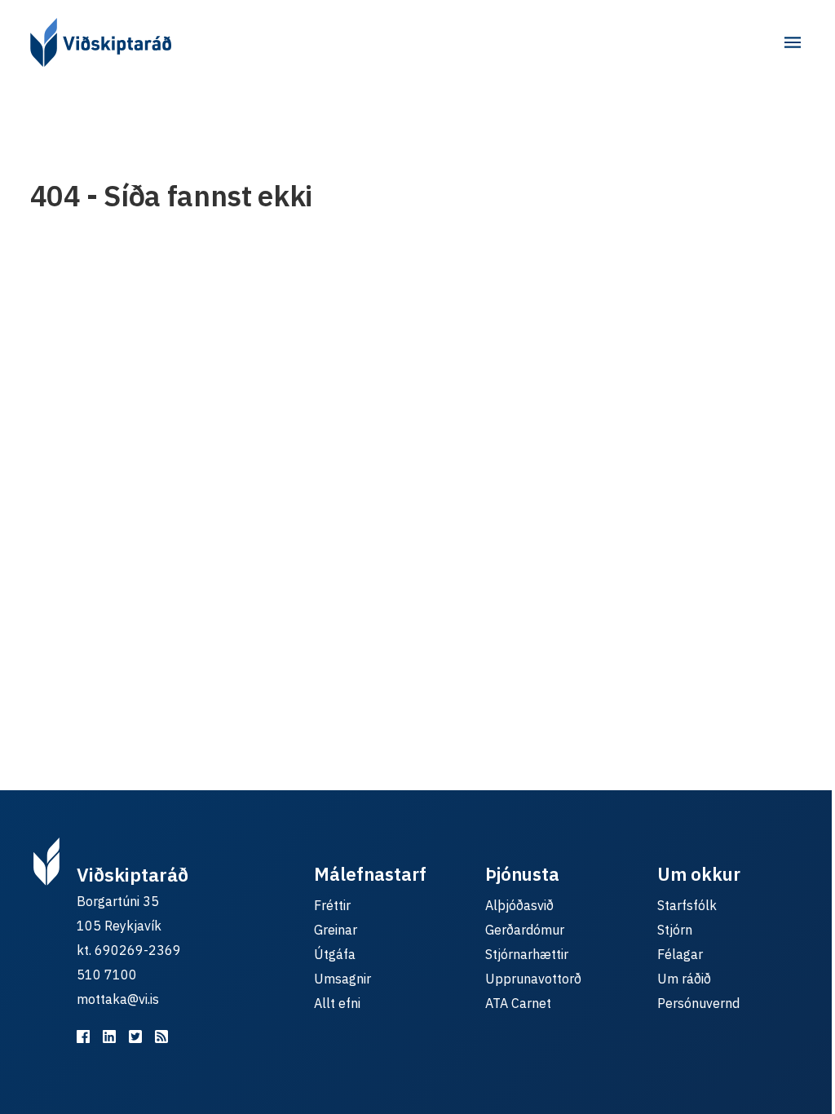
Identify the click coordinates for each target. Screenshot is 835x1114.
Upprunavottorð (533, 978)
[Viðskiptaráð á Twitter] (135, 1036)
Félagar (680, 954)
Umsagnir (342, 978)
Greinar (335, 930)
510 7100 (107, 974)
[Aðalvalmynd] (793, 42)
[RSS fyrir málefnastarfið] (161, 1036)
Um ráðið (684, 978)
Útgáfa (335, 954)
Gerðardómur (524, 930)
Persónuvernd (698, 1003)
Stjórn (674, 930)
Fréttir (332, 905)
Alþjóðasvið (519, 905)
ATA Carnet (518, 1003)
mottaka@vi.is (118, 999)
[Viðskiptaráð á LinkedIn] (109, 1036)
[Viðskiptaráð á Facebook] (83, 1036)
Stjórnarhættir (526, 954)
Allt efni (337, 1003)
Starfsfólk (687, 905)
